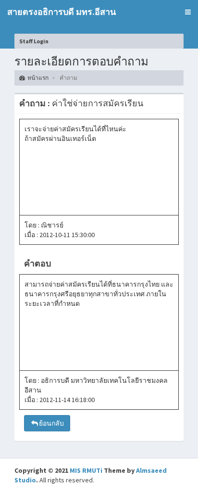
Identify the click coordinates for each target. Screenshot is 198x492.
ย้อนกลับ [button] (51, 423)
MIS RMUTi (86, 470)
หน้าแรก (38, 77)
